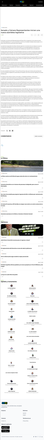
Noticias (11, 5)
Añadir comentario (38, 136)
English (24, 414)
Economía (18, 5)
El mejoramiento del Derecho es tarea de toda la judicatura (16, 248)
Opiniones (25, 5)
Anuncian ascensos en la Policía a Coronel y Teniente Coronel (17, 213)
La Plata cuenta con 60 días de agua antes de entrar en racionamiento (19, 176)
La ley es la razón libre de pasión (9, 274)
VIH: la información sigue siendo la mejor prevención (14, 256)
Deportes (31, 5)
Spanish (24, 413)
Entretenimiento (39, 5)
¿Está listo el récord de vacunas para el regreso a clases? (15, 240)
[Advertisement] (22, 15)
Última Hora (4, 5)
